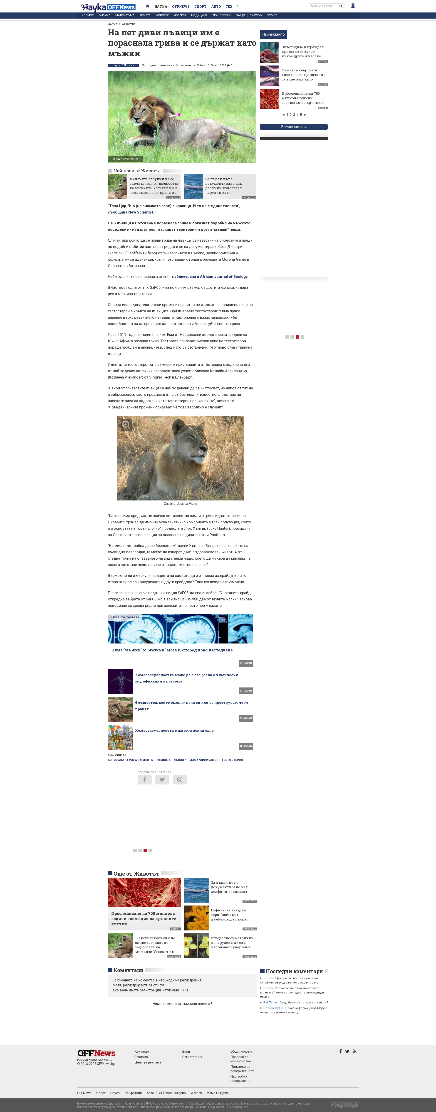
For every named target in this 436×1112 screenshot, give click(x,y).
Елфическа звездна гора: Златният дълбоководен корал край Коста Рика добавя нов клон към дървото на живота (230, 921)
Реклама (141, 1057)
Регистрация (192, 1057)
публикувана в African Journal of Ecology (210, 276)
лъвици (180, 760)
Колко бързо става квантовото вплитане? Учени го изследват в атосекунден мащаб (292, 992)
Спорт (200, 6)
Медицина (199, 15)
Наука (160, 6)
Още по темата (125, 617)
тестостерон (232, 760)
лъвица (164, 760)
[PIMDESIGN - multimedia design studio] (343, 1106)
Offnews (181, 6)
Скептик (256, 15)
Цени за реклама (147, 1062)
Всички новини (294, 127)
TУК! (162, 985)
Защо (240, 15)
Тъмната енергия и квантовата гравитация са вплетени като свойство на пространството (304, 79)
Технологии (222, 15)
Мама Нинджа (218, 1093)
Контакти (141, 1051)
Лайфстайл (133, 1093)
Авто (216, 6)
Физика (105, 15)
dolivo (268, 978)
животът (147, 760)
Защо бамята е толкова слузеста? (304, 1002)
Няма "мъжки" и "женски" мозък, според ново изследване (172, 650)
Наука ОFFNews (123, 65)
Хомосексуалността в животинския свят (174, 730)
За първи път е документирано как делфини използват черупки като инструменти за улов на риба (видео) (227, 190)
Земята (145, 15)
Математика (125, 15)
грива (132, 760)
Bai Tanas (270, 1002)
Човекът (180, 15)
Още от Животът (136, 873)
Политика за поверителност (242, 1069)
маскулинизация (203, 760)
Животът (162, 15)
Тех (229, 6)
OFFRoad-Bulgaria (172, 1093)
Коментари (129, 970)
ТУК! (184, 990)
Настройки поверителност (242, 1078)
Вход (186, 1051)
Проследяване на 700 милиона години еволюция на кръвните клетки (303, 100)
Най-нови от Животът (137, 170)
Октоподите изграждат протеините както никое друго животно (303, 51)
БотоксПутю (273, 1008)
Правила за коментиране (240, 1059)
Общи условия (241, 1051)
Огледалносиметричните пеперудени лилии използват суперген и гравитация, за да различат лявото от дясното (234, 949)
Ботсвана (116, 760)
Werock (196, 1093)
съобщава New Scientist (130, 212)
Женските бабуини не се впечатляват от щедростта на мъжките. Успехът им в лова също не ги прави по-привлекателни (153, 188)
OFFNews (84, 1093)
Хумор (272, 15)
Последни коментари (294, 971)
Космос (88, 15)
